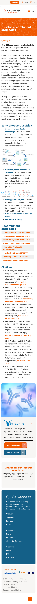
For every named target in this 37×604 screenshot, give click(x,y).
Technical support (13, 445)
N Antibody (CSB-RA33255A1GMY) (15, 253)
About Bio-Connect (14, 541)
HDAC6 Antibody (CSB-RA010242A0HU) (17, 243)
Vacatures (10, 557)
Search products (13, 452)
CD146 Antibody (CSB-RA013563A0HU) (17, 233)
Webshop (14, 2)
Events (9, 534)
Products (9, 514)
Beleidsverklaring (10, 587)
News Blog (10, 530)
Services (9, 521)
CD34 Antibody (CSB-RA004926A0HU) (16, 236)
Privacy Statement (20, 581)
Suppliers (10, 517)
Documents (11, 524)
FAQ (8, 554)
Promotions (11, 537)
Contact (9, 550)
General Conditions (10, 584)
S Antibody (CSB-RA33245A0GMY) (15, 257)
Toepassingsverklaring (12, 590)
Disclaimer (7, 581)
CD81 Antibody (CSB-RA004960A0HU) (16, 240)
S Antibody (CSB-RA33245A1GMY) (15, 260)
